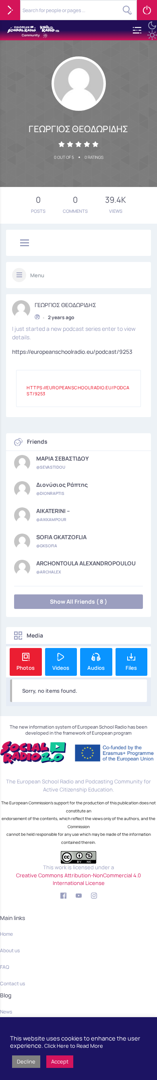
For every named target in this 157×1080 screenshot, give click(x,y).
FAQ (4, 967)
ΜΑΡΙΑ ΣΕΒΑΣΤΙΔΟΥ (62, 458)
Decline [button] (26, 1061)
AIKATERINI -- (53, 511)
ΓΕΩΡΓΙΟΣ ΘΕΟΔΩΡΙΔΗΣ (65, 305)
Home (6, 933)
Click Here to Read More (73, 1045)
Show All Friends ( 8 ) (78, 601)
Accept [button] (59, 1061)
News (6, 1011)
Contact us (12, 983)
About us (10, 950)
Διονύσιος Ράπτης (62, 485)
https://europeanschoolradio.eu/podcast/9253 (72, 351)
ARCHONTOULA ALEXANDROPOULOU (86, 563)
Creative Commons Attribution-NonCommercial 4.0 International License (78, 879)
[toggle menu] (24, 243)
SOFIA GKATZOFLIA (61, 537)
